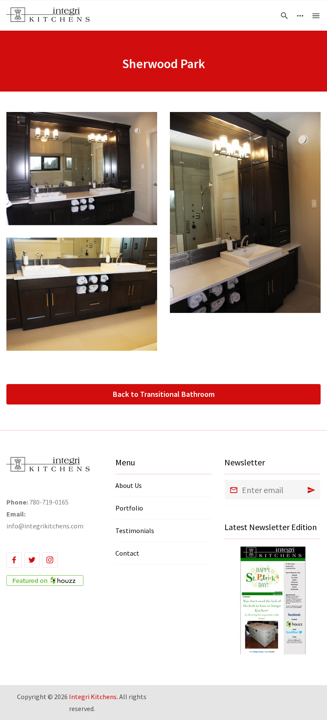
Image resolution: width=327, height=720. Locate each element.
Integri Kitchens (93, 696)
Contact (127, 553)
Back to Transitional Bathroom (164, 394)
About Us (128, 485)
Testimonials (134, 530)
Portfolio (129, 508)
